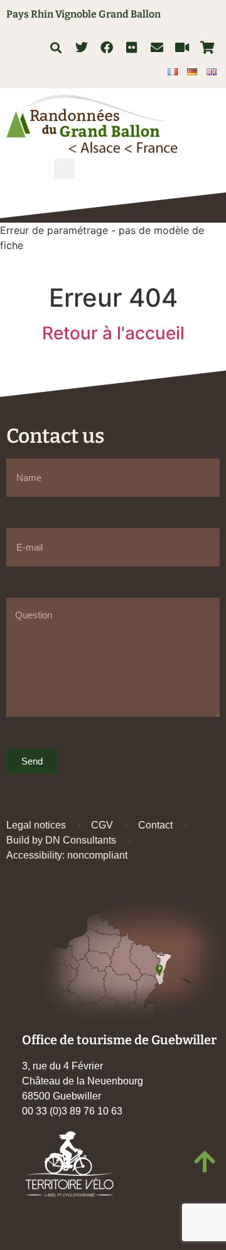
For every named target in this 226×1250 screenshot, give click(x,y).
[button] (55, 47)
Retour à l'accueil (113, 333)
